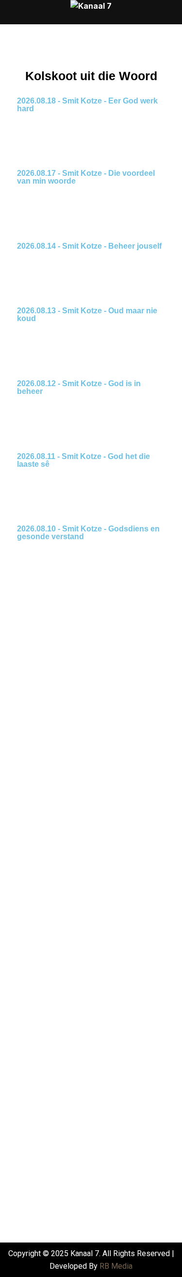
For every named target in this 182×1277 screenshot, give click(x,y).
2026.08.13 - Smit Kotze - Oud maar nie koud (87, 314)
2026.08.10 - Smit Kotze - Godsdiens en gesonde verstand (88, 533)
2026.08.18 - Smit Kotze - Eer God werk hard (87, 105)
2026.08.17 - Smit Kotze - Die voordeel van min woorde (86, 177)
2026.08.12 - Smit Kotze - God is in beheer (79, 387)
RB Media (115, 1266)
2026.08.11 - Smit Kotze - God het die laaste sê (83, 460)
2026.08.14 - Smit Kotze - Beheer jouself (89, 246)
